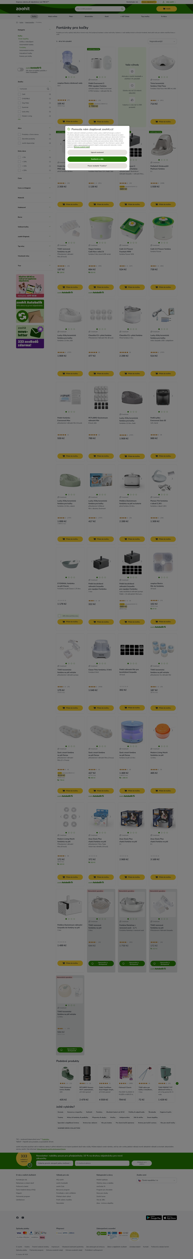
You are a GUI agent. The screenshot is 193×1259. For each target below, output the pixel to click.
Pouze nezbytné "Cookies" (97, 166)
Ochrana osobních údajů (81, 147)
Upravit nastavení (97, 152)
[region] (97, 148)
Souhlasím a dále (97, 159)
